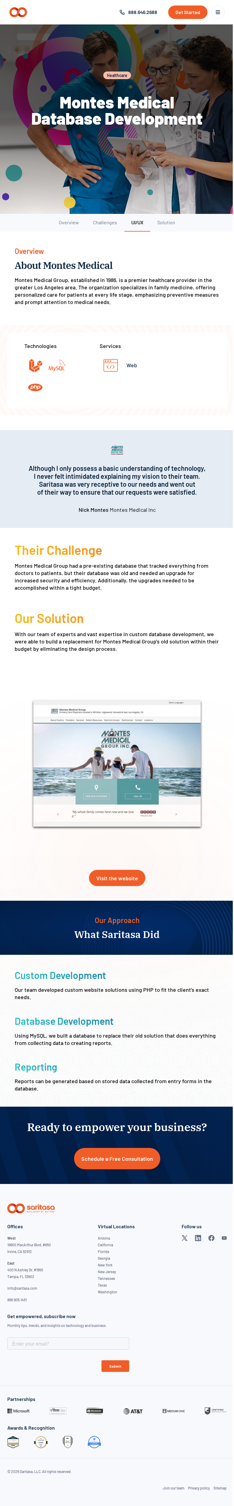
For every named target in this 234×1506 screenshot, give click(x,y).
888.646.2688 (142, 12)
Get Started (188, 12)
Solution (166, 222)
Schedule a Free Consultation (117, 1158)
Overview (69, 222)
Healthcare (117, 75)
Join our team (173, 1488)
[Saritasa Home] (18, 12)
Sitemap (220, 1488)
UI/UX (137, 222)
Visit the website (117, 878)
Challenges (105, 222)
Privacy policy (199, 1488)
